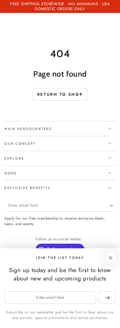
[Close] (110, 257)
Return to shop (60, 94)
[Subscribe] (112, 205)
